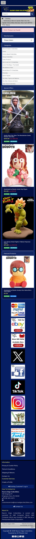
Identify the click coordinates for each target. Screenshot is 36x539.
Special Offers (8, 88)
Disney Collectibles (7, 57)
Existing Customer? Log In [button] (19, 486)
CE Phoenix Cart (22, 533)
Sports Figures (6, 75)
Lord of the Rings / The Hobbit (11, 65)
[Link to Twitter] (18, 356)
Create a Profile (7, 482)
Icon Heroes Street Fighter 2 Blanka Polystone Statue (17, 242)
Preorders (5, 73)
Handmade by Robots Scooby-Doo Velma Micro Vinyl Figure (17, 291)
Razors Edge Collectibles (24, 531)
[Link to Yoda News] (18, 418)
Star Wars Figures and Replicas (11, 78)
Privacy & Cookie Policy (10, 465)
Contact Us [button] (19, 506)
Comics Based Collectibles (10, 54)
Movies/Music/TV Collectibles (10, 70)
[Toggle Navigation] (3, 2)
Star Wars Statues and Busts (10, 81)
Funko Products (7, 59)
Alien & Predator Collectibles (10, 48)
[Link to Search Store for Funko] (18, 442)
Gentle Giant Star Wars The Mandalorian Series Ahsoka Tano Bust (17, 136)
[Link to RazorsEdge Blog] (18, 387)
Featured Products (10, 253)
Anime (4, 51)
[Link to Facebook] (18, 372)
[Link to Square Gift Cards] (18, 341)
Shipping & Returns (8, 472)
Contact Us (6, 476)
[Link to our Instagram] (18, 403)
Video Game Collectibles (9, 83)
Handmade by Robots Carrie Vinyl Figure (15, 189)
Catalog (7, 18)
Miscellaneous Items (8, 67)
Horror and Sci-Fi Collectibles (10, 62)
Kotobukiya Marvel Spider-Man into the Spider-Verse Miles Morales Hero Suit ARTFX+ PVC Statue (17, 23)
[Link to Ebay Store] (18, 325)
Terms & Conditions (8, 469)
